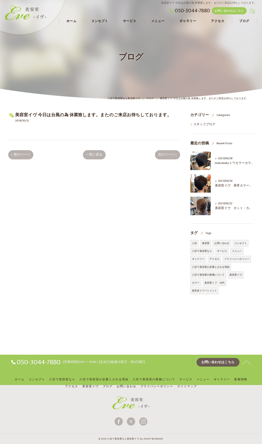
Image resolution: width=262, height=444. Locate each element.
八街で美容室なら (202, 251)
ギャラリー (198, 259)
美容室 (206, 243)
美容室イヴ (235, 275)
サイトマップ (187, 386)
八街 (194, 243)
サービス (222, 251)
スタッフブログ (204, 124)
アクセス (214, 259)
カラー (196, 283)
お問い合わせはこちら (229, 10)
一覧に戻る (94, 154)
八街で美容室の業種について (208, 275)
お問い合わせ (221, 243)
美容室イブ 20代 (214, 283)
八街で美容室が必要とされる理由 (210, 267)
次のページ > (167, 154)
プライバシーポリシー (236, 259)
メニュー (237, 251)
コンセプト (240, 243)
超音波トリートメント (204, 290)
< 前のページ (20, 154)
